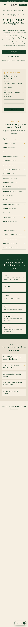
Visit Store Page (14, 101)
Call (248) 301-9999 (13, 56)
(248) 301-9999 (8, 87)
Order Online (14, 109)
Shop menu (23, 406)
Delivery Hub (14, 105)
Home (3, 10)
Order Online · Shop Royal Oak (14, 52)
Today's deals (14, 409)
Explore (6, 4)
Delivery (9, 10)
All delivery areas (6, 406)
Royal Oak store (15, 406)
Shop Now (23, 4)
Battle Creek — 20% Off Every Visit (12, 1)
